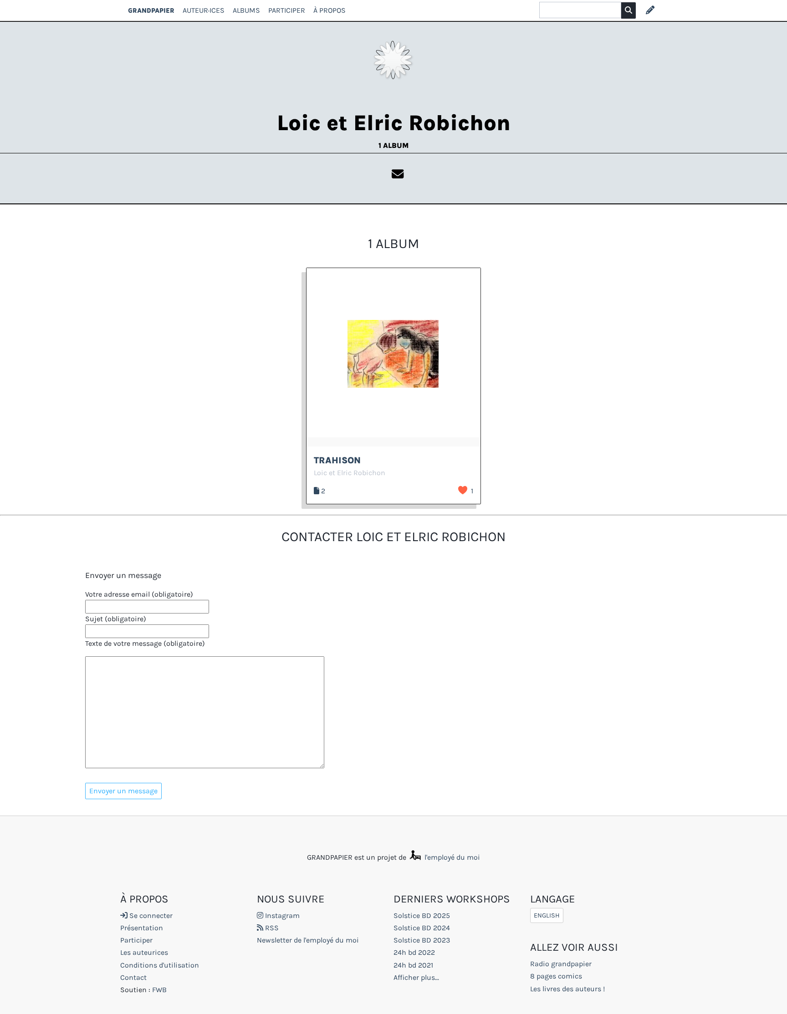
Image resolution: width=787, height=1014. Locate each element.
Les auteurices (144, 952)
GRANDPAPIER (151, 10)
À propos (329, 10)
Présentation (141, 927)
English (547, 915)
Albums (246, 10)
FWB (159, 989)
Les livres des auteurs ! (567, 988)
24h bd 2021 (413, 965)
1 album (393, 145)
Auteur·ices (204, 10)
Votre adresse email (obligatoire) (139, 594)
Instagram (281, 915)
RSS (271, 927)
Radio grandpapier (561, 963)
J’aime (462, 490)
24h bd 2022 (414, 952)
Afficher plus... (416, 977)
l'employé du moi (451, 857)
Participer (286, 10)
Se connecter (150, 915)
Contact (133, 977)
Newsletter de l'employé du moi (308, 940)
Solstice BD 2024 (422, 927)
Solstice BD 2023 (422, 940)
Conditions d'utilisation (159, 965)
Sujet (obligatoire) (115, 618)
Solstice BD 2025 (422, 915)
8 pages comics (556, 976)
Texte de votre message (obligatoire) (145, 643)
